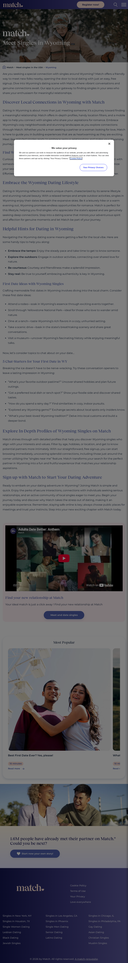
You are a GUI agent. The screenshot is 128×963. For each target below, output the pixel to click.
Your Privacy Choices (93, 167)
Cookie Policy (76, 158)
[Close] (109, 143)
